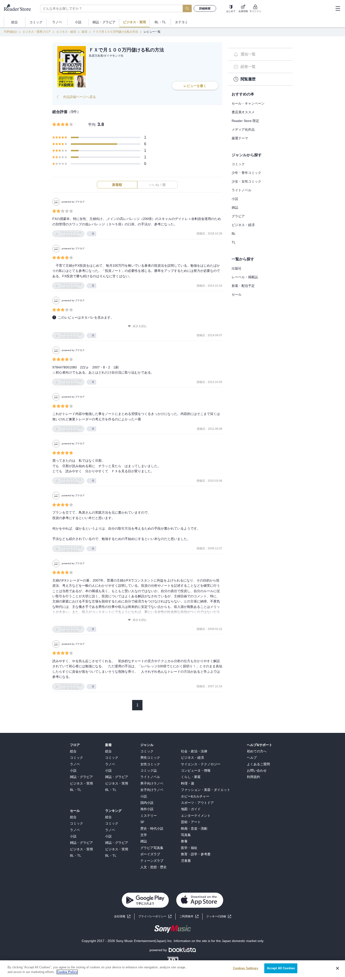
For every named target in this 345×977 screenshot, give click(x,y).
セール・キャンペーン (248, 103)
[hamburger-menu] (337, 8)
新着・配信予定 (243, 286)
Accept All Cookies (281, 968)
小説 (235, 199)
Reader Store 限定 (245, 121)
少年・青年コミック (246, 173)
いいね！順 (157, 185)
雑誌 (235, 207)
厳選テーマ (240, 138)
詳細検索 (205, 8)
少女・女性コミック (246, 181)
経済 (84, 31)
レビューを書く (195, 86)
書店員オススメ (243, 112)
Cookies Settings (245, 968)
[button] (219, 916)
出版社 (237, 268)
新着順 (117, 185)
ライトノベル (241, 190)
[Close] (337, 968)
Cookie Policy (67, 972)
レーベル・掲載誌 (245, 277)
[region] (172, 968)
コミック (238, 164)
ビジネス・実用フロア (37, 31)
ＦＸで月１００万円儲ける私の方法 (115, 31)
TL (234, 242)
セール (237, 294)
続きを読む (140, 326)
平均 (92, 125)
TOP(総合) (10, 31)
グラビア (238, 216)
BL (234, 233)
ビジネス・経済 (66, 31)
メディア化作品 (243, 129)
